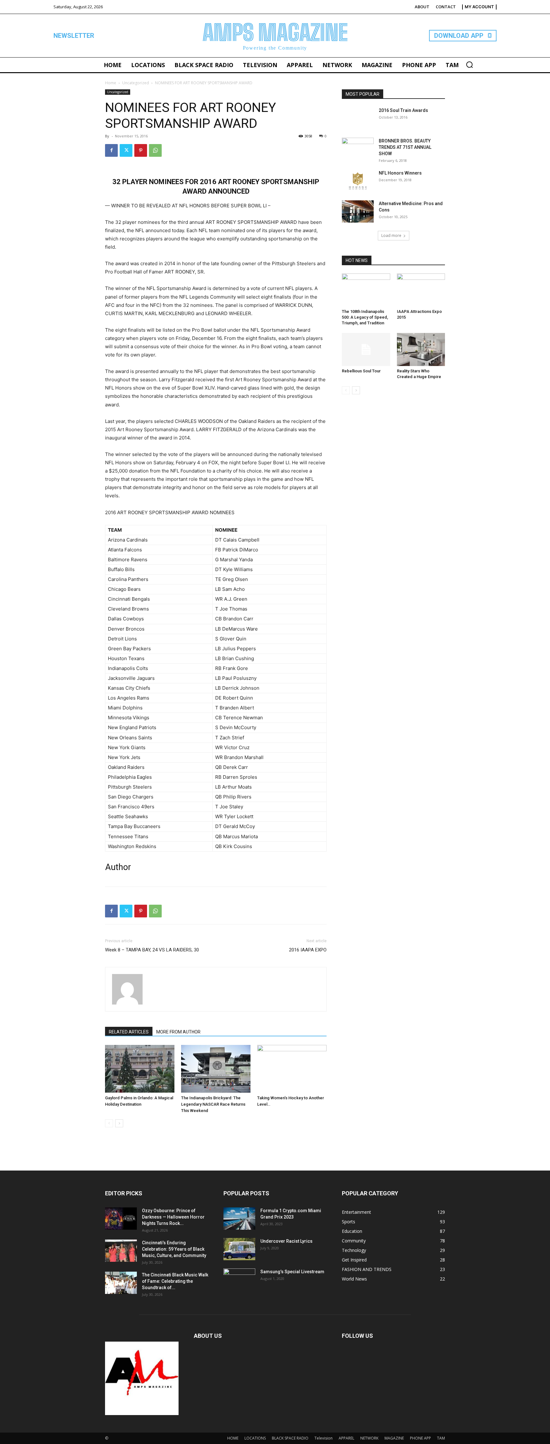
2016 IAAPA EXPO (308, 950)
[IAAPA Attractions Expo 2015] (421, 290)
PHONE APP (420, 1438)
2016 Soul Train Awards (403, 110)
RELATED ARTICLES (129, 1031)
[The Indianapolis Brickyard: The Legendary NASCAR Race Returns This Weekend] (215, 1069)
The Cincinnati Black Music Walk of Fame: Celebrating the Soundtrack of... (175, 1281)
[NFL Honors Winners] (358, 181)
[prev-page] (109, 1123)
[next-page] (119, 1123)
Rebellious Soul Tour (361, 371)
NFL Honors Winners (400, 173)
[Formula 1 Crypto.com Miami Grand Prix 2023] (239, 1218)
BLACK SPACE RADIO (290, 1438)
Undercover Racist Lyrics (286, 1241)
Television (323, 1438)
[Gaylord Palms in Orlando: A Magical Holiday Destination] (139, 1069)
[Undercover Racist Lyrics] (239, 1249)
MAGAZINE (394, 1438)
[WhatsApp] (155, 150)
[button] (469, 64)
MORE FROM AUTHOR (178, 1031)
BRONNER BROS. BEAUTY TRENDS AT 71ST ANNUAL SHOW (405, 147)
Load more (391, 235)
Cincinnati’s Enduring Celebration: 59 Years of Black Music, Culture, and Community (174, 1249)
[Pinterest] (140, 150)
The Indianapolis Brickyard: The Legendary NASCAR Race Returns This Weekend (213, 1104)
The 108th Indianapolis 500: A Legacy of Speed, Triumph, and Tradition (365, 317)
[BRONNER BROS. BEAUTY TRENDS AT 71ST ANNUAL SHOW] (358, 149)
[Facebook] (111, 150)
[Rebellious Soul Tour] (366, 349)
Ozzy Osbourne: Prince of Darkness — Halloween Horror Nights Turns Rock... (173, 1217)
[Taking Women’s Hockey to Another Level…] (292, 1069)
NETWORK (369, 1438)
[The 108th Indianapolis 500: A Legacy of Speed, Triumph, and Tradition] (366, 290)
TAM (441, 1438)
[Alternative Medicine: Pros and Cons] (358, 211)
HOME (232, 1438)
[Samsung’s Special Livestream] (239, 1279)
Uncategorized (135, 83)
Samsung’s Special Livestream (292, 1271)
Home (110, 83)
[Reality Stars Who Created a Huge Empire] (421, 349)
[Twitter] (126, 150)
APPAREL (346, 1438)
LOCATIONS (255, 1438)
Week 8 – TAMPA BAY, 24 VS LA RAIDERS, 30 (152, 950)
